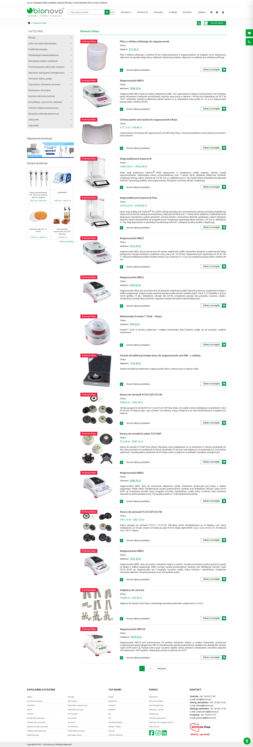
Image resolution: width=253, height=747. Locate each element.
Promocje (142, 12)
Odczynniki (33, 119)
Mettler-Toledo (114, 727)
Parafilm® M (62, 192)
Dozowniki (72, 718)
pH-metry (71, 722)
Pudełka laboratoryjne (36, 722)
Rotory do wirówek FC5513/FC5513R (141, 394)
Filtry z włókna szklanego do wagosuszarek (144, 41)
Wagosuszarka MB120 (132, 629)
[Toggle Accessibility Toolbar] (247, 741)
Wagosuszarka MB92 (132, 550)
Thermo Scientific (115, 735)
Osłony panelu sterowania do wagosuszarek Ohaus (148, 119)
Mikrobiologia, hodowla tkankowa (43, 55)
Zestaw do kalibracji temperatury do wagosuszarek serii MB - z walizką (160, 355)
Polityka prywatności (157, 718)
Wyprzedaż (33, 125)
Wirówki (71, 697)
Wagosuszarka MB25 (132, 238)
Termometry (73, 727)
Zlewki (29, 710)
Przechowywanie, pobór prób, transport (46, 67)
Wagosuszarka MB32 (132, 277)
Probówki (31, 705)
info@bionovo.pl (203, 699)
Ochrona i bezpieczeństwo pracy (43, 108)
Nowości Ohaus (40, 23)
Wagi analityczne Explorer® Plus (138, 197)
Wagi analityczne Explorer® (136, 158)
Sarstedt (111, 705)
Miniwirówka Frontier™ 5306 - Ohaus (141, 316)
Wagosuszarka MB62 (132, 472)
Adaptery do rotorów (132, 590)
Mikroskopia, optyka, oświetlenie (43, 61)
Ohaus (123, 45)
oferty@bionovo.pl (204, 705)
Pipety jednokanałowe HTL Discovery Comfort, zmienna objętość (38, 195)
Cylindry (30, 714)
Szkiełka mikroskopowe (36, 731)
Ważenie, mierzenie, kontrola (41, 96)
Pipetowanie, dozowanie (39, 90)
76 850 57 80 (209, 696)
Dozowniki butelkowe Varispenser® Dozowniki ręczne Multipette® (55, 143)
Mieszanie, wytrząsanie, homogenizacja (46, 73)
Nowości (158, 12)
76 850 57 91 (210, 715)
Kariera (202, 12)
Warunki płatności (156, 705)
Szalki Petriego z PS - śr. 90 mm (38, 230)
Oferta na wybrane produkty (50, 147)
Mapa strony (154, 727)
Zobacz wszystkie (66, 241)
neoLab (111, 731)
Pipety (29, 697)
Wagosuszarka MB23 (132, 80)
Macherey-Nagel (115, 722)
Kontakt (187, 12)
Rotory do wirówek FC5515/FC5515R (141, 511)
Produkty (126, 12)
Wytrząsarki (72, 701)
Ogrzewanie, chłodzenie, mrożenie (44, 84)
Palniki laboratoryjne (76, 731)
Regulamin (153, 697)
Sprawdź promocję (50, 153)
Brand (110, 697)
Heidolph (112, 710)
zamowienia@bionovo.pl (207, 712)
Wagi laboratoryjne (76, 710)
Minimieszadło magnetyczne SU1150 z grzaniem (62, 231)
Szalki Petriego (33, 735)
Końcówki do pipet (34, 701)
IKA (109, 714)
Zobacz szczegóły (211, 69)
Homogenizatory (75, 735)
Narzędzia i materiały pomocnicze (43, 114)
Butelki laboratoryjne (36, 718)
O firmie (173, 12)
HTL (110, 718)
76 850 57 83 (220, 708)
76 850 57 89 (220, 702)
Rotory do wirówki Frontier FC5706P (140, 433)
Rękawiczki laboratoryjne (37, 727)
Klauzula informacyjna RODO (161, 722)
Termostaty (72, 714)
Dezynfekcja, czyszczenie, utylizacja (45, 102)
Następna (161, 668)
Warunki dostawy (156, 701)
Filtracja (31, 37)
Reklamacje (154, 714)
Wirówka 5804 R (34, 156)
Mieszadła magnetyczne (78, 705)
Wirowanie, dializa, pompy (40, 78)
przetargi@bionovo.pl (206, 718)
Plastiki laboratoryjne (37, 49)
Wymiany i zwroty (156, 710)
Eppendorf (112, 701)
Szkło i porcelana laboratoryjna (42, 43)
